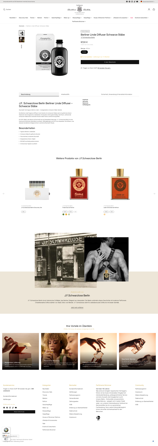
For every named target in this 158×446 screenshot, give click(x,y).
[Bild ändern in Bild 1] (21, 33)
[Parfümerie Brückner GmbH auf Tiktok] (135, 2)
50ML (70, 211)
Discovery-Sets (47, 392)
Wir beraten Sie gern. (104, 68)
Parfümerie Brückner (49, 430)
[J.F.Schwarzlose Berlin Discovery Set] (37, 183)
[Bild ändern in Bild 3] (21, 46)
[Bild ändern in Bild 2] (21, 39)
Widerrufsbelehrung (75, 414)
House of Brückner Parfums (51, 417)
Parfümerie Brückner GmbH (24, 439)
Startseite (21, 26)
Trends (45, 395)
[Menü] (9, 428)
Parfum (45, 401)
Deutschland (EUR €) (148, 1)
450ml (84, 52)
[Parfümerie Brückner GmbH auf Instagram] (132, 2)
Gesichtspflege (47, 404)
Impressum (72, 417)
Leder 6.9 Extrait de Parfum (111, 207)
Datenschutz (73, 411)
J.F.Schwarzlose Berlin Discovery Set (31, 207)
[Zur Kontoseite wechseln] (149, 9)
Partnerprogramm (74, 395)
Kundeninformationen (10, 396)
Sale (44, 423)
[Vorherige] (4, 194)
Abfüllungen (7, 399)
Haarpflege (46, 414)
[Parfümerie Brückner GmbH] (79, 9)
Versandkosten (74, 398)
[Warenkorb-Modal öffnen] (154, 9)
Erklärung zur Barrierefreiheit (78, 408)
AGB (70, 404)
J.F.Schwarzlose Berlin (88, 37)
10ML (112, 211)
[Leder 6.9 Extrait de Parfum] (120, 183)
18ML (23, 211)
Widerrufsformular (19, 411)
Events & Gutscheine (49, 426)
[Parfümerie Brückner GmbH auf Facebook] (127, 2)
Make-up (45, 408)
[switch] (6, 439)
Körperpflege (47, 411)
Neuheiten (46, 389)
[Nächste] (154, 194)
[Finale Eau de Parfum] (79, 183)
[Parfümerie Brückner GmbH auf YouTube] (137, 2)
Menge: (85, 48)
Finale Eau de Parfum (68, 207)
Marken (45, 398)
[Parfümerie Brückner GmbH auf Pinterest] (129, 2)
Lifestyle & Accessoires (50, 420)
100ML (65, 211)
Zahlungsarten (73, 401)
